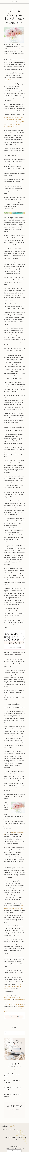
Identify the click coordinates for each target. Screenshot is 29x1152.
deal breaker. (11, 80)
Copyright (21, 1148)
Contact (7, 1148)
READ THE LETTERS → (14, 1115)
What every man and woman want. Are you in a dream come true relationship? (14, 1002)
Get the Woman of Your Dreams (12, 1095)
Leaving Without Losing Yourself (12, 1089)
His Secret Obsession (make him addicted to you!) (14, 1009)
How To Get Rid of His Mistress (12, 1082)
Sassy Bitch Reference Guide (12, 1075)
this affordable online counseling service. (13, 986)
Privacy (14, 1148)
